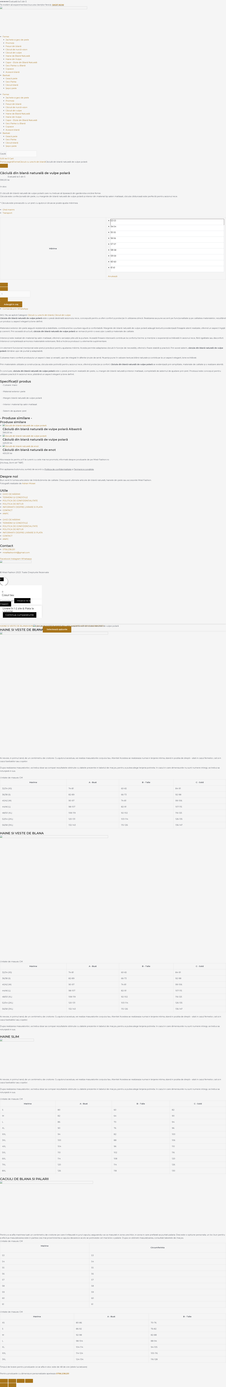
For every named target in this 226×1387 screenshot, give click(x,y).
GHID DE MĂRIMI (11, 494)
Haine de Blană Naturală (18, 56)
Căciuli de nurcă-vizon (16, 49)
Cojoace (10, 69)
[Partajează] (21, 1381)
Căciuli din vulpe (14, 52)
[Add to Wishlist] (4, 285)
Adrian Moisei (28, 483)
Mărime (53, 248)
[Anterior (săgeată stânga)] (4, 1385)
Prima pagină (6, 162)
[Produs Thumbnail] (4, 166)
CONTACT (7, 510)
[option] (167, 222)
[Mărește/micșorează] (4, 1381)
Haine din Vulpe (13, 59)
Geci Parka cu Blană (16, 65)
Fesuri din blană (13, 46)
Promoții (10, 43)
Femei (6, 36)
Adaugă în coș (11, 304)
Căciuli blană (12, 85)
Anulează (112, 276)
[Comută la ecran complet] (12, 1381)
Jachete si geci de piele (17, 39)
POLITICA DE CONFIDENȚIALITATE (20, 500)
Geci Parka (11, 81)
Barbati (6, 75)
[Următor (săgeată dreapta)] (12, 1385)
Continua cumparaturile (19, 614)
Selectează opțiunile (57, 629)
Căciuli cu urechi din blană (33, 162)
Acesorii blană (12, 72)
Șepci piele (11, 88)
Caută (3, 153)
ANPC (6, 513)
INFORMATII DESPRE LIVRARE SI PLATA (23, 507)
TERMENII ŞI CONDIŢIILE (15, 497)
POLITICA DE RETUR (13, 504)
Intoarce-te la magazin (15, 602)
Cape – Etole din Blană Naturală (21, 62)
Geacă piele (11, 78)
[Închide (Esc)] (29, 1381)
